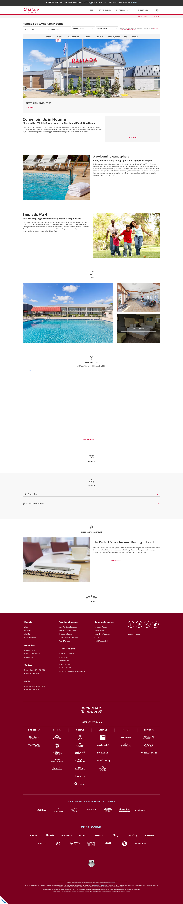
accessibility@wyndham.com (100, 885)
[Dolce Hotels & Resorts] (149, 745)
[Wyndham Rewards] (91, 710)
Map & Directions (73, 37)
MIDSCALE (80, 730)
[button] (42, 3)
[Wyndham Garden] (80, 753)
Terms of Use (64, 661)
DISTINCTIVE (149, 730)
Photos (59, 37)
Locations (27, 630)
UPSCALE (126, 730)
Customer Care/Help (31, 673)
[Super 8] (57, 745)
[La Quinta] (80, 737)
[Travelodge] (57, 768)
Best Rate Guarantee (66, 654)
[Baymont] (80, 768)
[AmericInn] (80, 760)
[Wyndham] (126, 737)
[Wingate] (80, 745)
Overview (48, 37)
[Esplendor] (103, 745)
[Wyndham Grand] (149, 753)
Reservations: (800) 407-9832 (34, 670)
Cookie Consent (65, 668)
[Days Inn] (57, 737)
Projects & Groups (65, 634)
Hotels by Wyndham (91, 722)
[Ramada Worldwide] (80, 776)
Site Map (27, 634)
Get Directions (88, 439)
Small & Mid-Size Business (68, 637)
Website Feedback (134, 635)
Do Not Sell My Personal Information (72, 671)
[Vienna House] (103, 760)
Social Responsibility (101, 641)
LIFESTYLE (103, 730)
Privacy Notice (64, 657)
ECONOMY (57, 730)
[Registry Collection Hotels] (149, 737)
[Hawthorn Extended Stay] (34, 737)
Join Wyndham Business (68, 627)
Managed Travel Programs (68, 630)
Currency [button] (156, 16)
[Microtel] (57, 753)
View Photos (138, 329)
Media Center (99, 630)
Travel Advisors (64, 641)
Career (96, 637)
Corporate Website (100, 627)
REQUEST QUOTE (115, 560)
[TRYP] (103, 737)
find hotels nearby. (130, 29)
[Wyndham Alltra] (103, 768)
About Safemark (65, 664)
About (26, 627)
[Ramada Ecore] (80, 784)
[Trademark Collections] (126, 745)
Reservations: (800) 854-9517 (34, 686)
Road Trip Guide (30, 637)
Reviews (135, 37)
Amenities (88, 37)
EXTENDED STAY (34, 730)
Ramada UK (28, 657)
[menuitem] (93, 10)
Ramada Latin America (32, 654)
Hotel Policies (132, 138)
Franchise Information (102, 634)
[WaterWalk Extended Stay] (34, 745)
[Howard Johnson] (57, 760)
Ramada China (29, 650)
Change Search (142, 16)
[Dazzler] (103, 753)
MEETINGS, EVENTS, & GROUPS (117, 37)
